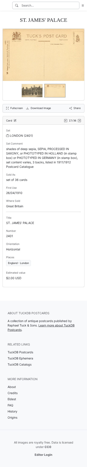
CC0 (48, 447)
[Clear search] (76, 5)
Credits (13, 393)
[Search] (16, 5)
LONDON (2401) (21, 135)
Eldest (12, 399)
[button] (81, 5)
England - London (18, 263)
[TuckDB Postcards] (6, 5)
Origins (12, 417)
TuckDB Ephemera (20, 358)
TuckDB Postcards (20, 352)
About (12, 387)
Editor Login (43, 454)
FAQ (10, 405)
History (12, 411)
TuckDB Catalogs (19, 364)
